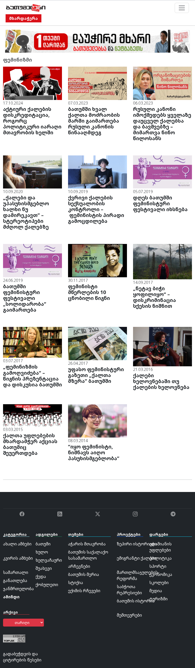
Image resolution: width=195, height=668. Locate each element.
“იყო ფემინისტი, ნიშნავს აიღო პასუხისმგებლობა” (93, 452)
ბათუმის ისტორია (136, 601)
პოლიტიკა (160, 558)
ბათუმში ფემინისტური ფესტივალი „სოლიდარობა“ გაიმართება (24, 298)
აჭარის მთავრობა (87, 544)
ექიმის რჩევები (84, 590)
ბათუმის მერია (83, 574)
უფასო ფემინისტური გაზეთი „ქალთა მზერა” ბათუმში (96, 375)
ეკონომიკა (160, 574)
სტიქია (75, 582)
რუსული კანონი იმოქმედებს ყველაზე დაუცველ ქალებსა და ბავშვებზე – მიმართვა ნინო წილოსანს (162, 124)
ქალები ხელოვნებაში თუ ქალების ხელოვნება (161, 381)
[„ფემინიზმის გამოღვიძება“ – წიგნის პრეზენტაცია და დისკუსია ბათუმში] (32, 342)
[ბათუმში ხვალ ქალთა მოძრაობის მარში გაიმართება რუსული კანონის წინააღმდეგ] (97, 83)
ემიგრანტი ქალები (136, 558)
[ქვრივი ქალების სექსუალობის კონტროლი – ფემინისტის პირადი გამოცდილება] (97, 171)
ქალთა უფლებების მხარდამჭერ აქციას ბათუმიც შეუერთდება (30, 444)
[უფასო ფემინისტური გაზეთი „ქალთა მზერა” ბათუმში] (97, 343)
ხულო (42, 552)
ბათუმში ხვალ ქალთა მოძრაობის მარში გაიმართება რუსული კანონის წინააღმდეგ (94, 121)
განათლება (15, 580)
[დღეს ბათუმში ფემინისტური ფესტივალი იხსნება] (162, 171)
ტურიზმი (158, 599)
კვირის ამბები (18, 558)
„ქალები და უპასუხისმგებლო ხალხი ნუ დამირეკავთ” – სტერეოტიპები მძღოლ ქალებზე (26, 212)
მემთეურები (129, 615)
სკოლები (159, 582)
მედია (155, 590)
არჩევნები (79, 566)
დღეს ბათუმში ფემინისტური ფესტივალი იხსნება (160, 203)
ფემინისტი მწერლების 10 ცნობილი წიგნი (89, 292)
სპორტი (157, 566)
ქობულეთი (47, 584)
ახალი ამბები (17, 544)
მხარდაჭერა (23, 18)
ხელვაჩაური (49, 560)
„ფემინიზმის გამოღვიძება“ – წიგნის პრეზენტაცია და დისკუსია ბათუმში (32, 375)
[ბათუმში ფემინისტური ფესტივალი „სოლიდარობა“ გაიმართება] (32, 260)
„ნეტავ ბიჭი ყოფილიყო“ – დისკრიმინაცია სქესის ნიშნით (154, 297)
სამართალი (15, 572)
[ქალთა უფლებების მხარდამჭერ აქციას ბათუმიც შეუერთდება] (32, 415)
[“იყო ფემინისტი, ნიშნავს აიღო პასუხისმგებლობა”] (97, 420)
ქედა (41, 576)
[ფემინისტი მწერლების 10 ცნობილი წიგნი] (97, 260)
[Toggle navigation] (182, 8)
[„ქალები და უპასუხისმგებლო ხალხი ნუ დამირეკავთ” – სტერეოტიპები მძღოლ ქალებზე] (32, 171)
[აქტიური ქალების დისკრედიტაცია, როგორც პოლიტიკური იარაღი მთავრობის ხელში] (32, 83)
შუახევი (44, 568)
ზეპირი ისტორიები (137, 544)
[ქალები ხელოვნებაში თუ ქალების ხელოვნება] (162, 346)
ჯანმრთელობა (18, 588)
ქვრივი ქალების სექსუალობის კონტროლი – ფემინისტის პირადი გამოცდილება (96, 209)
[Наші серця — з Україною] (25, 8)
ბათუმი (43, 544)
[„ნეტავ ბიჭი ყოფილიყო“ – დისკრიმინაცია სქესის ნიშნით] (162, 261)
